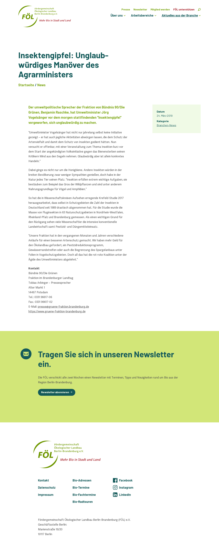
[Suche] (199, 9)
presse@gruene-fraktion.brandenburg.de (63, 306)
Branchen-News (166, 125)
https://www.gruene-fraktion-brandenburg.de (57, 311)
